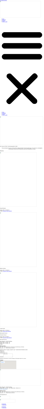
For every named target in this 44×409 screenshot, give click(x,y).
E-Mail (1, 351)
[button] (22, 67)
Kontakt (3, 20)
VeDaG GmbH (4, 21)
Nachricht (2, 356)
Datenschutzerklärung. (30, 358)
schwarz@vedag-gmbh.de (7, 337)
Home (3, 18)
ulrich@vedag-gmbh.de (7, 331)
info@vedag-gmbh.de (7, 344)
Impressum (4, 403)
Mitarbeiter (4, 19)
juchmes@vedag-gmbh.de (7, 271)
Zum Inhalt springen (3, 0)
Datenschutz (4, 404)
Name (1, 350)
